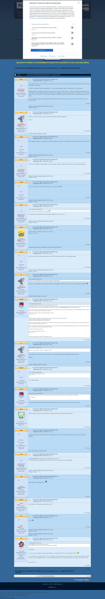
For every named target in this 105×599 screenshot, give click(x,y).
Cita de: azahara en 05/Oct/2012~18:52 (35, 372)
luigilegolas (21, 367)
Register (31, 107)
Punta (21, 79)
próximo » (87, 70)
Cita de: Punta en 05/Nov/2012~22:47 (35, 542)
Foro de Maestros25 (20, 68)
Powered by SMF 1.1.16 (46, 584)
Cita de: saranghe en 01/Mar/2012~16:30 (35, 209)
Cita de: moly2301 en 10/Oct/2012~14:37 (35, 347)
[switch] (72, 28)
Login (35, 107)
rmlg (21, 476)
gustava (21, 409)
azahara (21, 227)
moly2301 (21, 299)
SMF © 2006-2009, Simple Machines (57, 584)
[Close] (79, 3)
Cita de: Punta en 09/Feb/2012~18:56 (35, 303)
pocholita (21, 499)
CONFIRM (42, 50)
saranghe (21, 136)
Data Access (52, 56)
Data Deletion (44, 56)
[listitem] (52, 24)
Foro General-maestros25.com (49, 68)
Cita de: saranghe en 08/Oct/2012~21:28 (35, 279)
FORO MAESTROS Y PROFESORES (33, 68)
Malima (21, 430)
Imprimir (88, 72)
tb (21, 112)
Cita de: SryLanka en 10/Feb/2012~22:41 (36, 393)
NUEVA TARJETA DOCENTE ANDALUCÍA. (70, 68)
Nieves (21, 515)
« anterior (82, 70)
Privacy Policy (61, 56)
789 (21, 538)
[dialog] (52, 29)
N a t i (55, 587)
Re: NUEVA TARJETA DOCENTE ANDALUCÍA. (45, 79)
